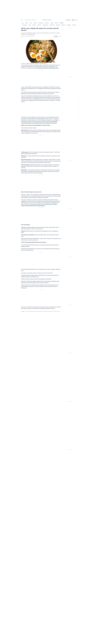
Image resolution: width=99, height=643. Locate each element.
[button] (22, 20)
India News (35, 22)
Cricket (31, 22)
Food (26, 311)
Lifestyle (52, 22)
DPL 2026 (56, 22)
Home (23, 22)
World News (47, 22)
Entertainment (41, 22)
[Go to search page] (24, 20)
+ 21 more (61, 22)
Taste (23, 311)
